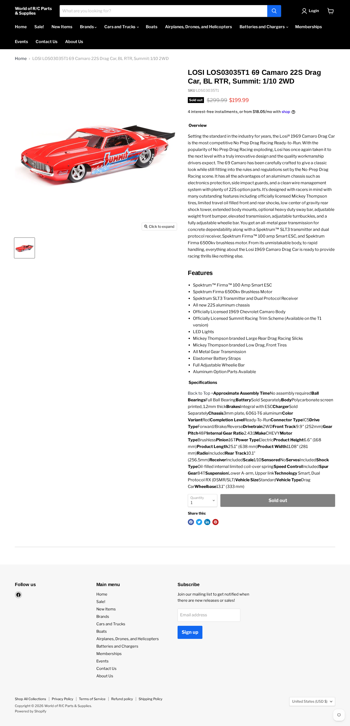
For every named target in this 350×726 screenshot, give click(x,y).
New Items (62, 26)
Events (21, 41)
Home (21, 26)
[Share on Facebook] (191, 522)
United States (309, 701)
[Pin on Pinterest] (215, 522)
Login (314, 10)
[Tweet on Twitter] (199, 522)
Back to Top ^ (200, 393)
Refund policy (122, 699)
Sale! (39, 26)
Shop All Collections (30, 699)
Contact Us (46, 41)
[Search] (274, 11)
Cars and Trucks (120, 26)
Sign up (190, 632)
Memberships (308, 26)
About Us (74, 41)
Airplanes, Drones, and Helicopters (198, 26)
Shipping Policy (150, 699)
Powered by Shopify (30, 711)
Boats (151, 26)
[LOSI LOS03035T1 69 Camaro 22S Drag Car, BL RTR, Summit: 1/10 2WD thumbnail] (24, 248)
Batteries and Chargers (262, 26)
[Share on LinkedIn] (207, 522)
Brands (87, 26)
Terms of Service (92, 699)
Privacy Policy (62, 699)
